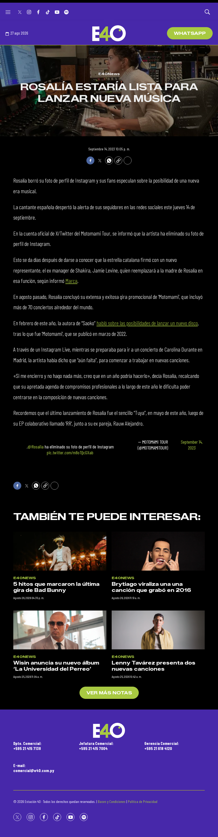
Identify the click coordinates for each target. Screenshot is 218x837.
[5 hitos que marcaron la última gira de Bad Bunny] (59, 551)
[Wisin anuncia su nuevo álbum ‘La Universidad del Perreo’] (59, 630)
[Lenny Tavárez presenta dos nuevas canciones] (158, 630)
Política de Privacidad (142, 801)
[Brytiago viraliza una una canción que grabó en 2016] (158, 551)
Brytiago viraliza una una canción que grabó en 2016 (151, 587)
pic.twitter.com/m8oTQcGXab (70, 452)
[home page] (109, 33)
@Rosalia (36, 447)
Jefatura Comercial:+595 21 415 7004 (96, 746)
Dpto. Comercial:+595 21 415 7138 (27, 746)
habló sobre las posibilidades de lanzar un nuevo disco (147, 322)
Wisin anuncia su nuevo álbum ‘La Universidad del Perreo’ (56, 666)
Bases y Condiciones (111, 801)
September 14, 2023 (192, 445)
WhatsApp (190, 33)
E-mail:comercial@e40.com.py (33, 768)
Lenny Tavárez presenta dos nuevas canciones (153, 666)
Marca (71, 280)
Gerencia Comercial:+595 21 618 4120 (161, 746)
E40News (109, 74)
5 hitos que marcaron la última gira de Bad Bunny (56, 587)
